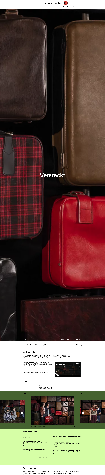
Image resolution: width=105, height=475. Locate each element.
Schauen (25, 445)
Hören (56, 438)
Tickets (77, 344)
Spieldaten (68, 344)
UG (25, 339)
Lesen (56, 446)
